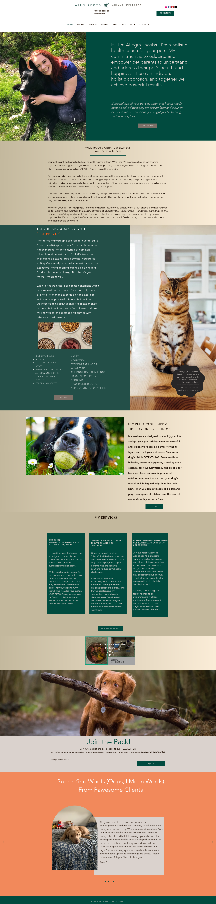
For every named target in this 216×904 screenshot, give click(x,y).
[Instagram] (166, 7)
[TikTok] (175, 7)
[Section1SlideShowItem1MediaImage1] (105, 881)
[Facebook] (169, 7)
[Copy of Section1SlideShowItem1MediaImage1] (102, 881)
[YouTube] (172, 7)
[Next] (209, 842)
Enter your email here (59, 759)
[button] (80, 24)
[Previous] (6, 842)
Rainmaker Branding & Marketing (111, 901)
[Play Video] (110, 654)
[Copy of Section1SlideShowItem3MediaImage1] (113, 881)
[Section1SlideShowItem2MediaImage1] (108, 881)
